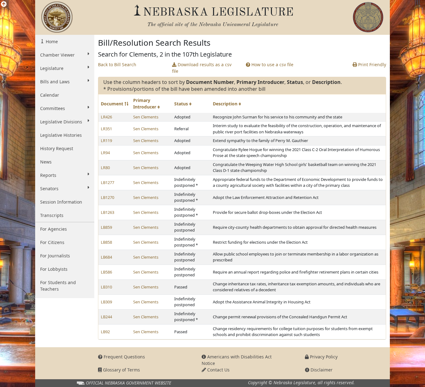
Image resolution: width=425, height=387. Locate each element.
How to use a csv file (271, 64)
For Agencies (53, 229)
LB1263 (107, 212)
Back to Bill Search (117, 64)
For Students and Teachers (58, 285)
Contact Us (218, 370)
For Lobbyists (54, 269)
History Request (56, 148)
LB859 (106, 227)
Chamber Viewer (57, 55)
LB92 (105, 331)
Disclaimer (321, 370)
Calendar (49, 95)
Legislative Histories (61, 135)
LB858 (106, 242)
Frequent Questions (123, 357)
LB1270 (107, 197)
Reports (48, 175)
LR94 (105, 152)
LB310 (106, 287)
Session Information (61, 202)
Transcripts (51, 215)
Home (51, 41)
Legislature (51, 68)
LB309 (106, 302)
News (46, 162)
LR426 (106, 117)
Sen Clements (145, 117)
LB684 (106, 257)
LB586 (106, 272)
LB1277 (107, 182)
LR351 (106, 128)
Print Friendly (371, 64)
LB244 (106, 317)
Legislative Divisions (61, 122)
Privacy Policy (323, 357)
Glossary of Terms (121, 370)
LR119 (106, 140)
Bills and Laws (55, 82)
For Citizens (52, 242)
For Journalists (55, 256)
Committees (52, 108)
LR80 (105, 167)
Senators (49, 188)
